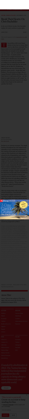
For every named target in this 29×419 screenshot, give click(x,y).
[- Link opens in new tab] (14, 209)
